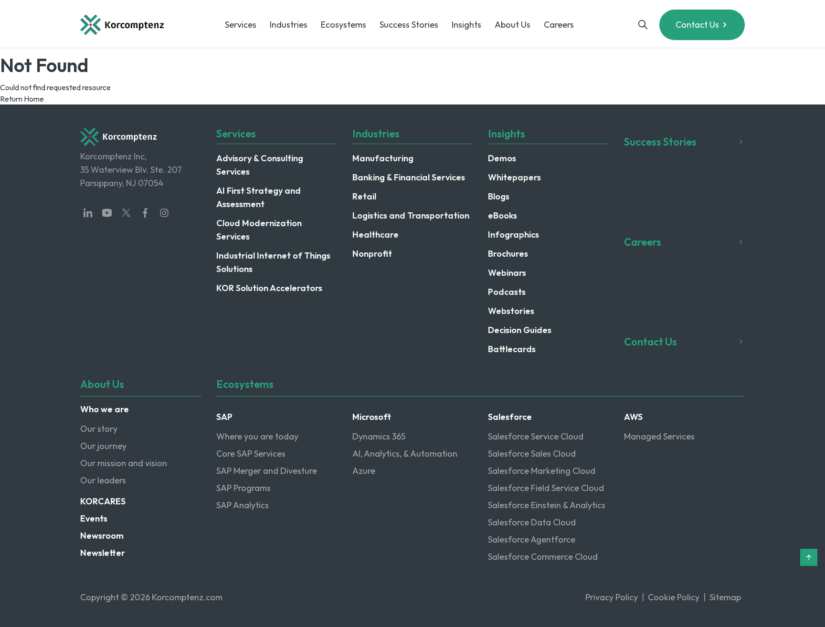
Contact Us (697, 24)
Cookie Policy (673, 597)
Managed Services (659, 436)
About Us (512, 24)
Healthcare (375, 234)
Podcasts (507, 291)
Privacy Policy (611, 597)
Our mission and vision (123, 463)
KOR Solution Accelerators (269, 287)
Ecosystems (343, 24)
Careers (559, 24)
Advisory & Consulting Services (259, 165)
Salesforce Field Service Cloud (546, 487)
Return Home (22, 99)
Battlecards (512, 349)
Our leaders (103, 480)
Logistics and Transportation (410, 215)
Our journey (103, 445)
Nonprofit (372, 253)
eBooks (502, 215)
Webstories (511, 310)
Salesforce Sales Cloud (532, 453)
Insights (466, 24)
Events (93, 518)
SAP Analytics (242, 505)
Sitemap (725, 597)
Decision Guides (519, 329)
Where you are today (257, 436)
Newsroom (102, 535)
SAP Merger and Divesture (266, 470)
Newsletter (102, 552)
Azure (363, 470)
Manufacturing (382, 158)
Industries (288, 24)
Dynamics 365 (378, 436)
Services (240, 24)
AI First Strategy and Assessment (258, 197)
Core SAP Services (251, 453)
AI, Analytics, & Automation (404, 453)
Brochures (508, 253)
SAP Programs (243, 487)
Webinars (507, 272)
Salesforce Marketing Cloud (541, 470)
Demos (502, 158)
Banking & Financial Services (408, 177)
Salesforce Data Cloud (532, 522)
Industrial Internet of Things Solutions (273, 262)
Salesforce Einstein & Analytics (546, 505)
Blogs (498, 196)
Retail (364, 196)
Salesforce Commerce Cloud (543, 556)
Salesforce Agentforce (531, 539)
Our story (98, 428)
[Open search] (643, 24)
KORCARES (103, 501)
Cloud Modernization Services (259, 230)
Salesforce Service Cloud (535, 436)
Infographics (513, 234)
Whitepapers (514, 177)
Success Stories (409, 24)
